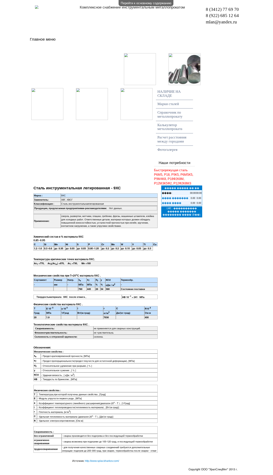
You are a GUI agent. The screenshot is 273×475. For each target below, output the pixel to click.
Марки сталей (168, 104)
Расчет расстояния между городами (171, 139)
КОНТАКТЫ (105, 57)
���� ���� (171, 202)
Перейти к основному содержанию (146, 3)
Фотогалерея (167, 150)
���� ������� (175, 198)
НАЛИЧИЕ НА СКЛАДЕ (113, 49)
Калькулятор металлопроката (169, 127)
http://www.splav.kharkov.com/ (102, 460)
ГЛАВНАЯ (55, 49)
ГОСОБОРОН (59, 57)
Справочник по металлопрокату (170, 114)
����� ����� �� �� (181, 188)
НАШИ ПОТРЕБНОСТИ (188, 49)
